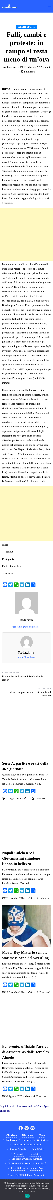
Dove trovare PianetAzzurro (27, 1144)
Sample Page (36, 1168)
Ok (27, 1196)
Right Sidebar (18, 1168)
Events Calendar (18, 1149)
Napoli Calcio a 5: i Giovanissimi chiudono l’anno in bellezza (21, 858)
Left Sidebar (38, 1149)
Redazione (12, 67)
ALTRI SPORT (26, 26)
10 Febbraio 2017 (32, 67)
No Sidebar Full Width (19, 1163)
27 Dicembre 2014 (15, 898)
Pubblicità (41, 1163)
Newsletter (19, 1154)
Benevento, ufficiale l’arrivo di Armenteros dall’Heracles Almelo (25, 1052)
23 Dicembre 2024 (15, 992)
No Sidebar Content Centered (27, 1158)
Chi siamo (27, 1139)
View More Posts (26, 657)
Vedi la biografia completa (24, 626)
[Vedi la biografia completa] (40, 626)
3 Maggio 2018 (13, 798)
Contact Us (42, 1139)
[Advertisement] (26, 234)
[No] (49, 1189)
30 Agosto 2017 (13, 1096)
